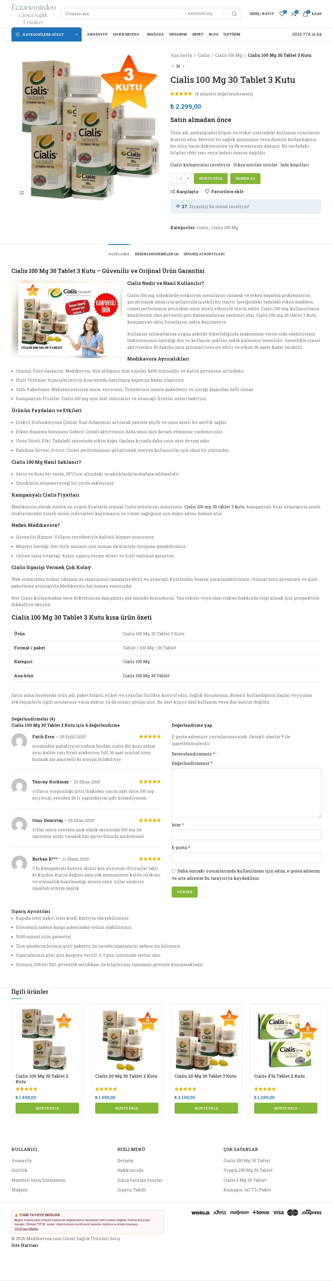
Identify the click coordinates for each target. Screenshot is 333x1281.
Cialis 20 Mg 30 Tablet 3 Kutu (205, 1076)
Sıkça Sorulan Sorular (139, 1180)
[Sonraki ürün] (183, 66)
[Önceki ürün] (173, 66)
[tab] (119, 251)
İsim (178, 824)
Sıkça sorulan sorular (255, 164)
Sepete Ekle (210, 178)
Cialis (203, 55)
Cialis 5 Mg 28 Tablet (244, 1180)
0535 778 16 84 (307, 34)
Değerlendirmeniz (192, 763)
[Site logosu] (33, 13)
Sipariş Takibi (131, 1189)
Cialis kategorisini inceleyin (200, 164)
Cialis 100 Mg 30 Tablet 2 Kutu (42, 1078)
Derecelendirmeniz (193, 754)
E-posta (181, 847)
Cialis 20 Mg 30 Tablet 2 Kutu (126, 1076)
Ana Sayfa (181, 55)
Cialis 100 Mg (228, 55)
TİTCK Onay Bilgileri (26, 1229)
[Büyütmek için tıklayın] (21, 192)
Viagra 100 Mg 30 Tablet (248, 1170)
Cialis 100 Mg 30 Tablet (146, 675)
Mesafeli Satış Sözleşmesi (38, 1180)
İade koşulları (294, 164)
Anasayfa (21, 1160)
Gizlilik (19, 1170)
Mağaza (19, 1189)
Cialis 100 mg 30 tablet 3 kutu (214, 506)
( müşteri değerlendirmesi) (224, 93)
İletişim (125, 1160)
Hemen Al (245, 178)
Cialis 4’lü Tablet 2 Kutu (279, 1076)
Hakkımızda (130, 1170)
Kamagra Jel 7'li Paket (247, 1189)
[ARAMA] (234, 14)
